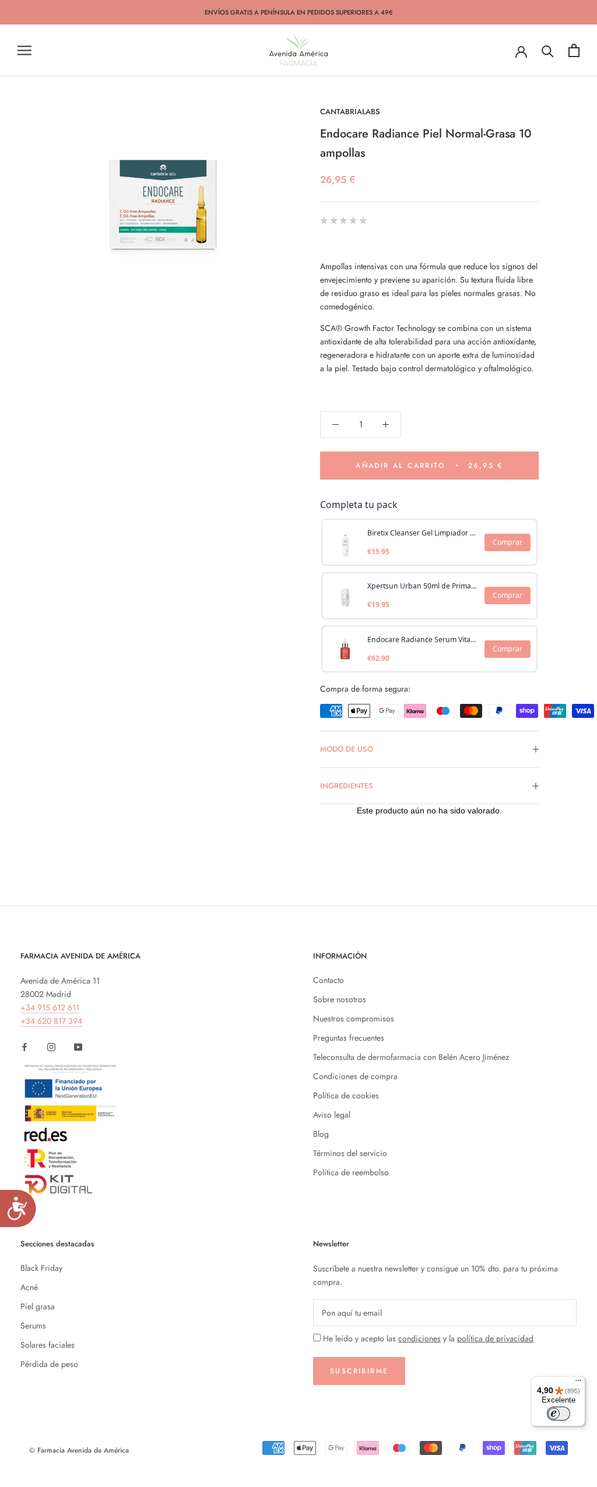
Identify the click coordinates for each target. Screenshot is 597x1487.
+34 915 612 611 (49, 1007)
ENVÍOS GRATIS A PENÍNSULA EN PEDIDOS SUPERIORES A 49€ (299, 12)
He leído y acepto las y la (428, 1338)
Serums (33, 1325)
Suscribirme (359, 1371)
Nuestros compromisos (353, 1018)
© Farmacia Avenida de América (79, 1450)
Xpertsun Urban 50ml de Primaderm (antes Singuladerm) (422, 586)
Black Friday (41, 1268)
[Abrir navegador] (24, 50)
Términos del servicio (350, 1153)
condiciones (419, 1338)
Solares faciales (47, 1345)
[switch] (558, 1414)
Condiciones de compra (355, 1076)
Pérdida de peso (49, 1364)
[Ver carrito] (574, 50)
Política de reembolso (351, 1172)
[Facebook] (24, 1046)
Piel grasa (37, 1306)
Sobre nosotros (339, 999)
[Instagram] (51, 1046)
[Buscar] (548, 50)
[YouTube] (78, 1046)
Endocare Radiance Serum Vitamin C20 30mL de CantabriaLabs (422, 639)
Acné (29, 1287)
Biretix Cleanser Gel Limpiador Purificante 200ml (422, 533)
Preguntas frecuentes (348, 1038)
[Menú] (578, 1383)
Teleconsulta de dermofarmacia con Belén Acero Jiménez (411, 1057)
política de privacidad (495, 1338)
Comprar (507, 542)
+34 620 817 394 (51, 1021)
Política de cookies (346, 1095)
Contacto (328, 980)
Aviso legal (331, 1114)
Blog (321, 1134)
